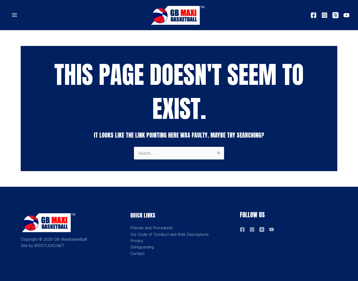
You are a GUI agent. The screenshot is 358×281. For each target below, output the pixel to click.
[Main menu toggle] (14, 15)
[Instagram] (324, 15)
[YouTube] (346, 15)
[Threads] (335, 15)
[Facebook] (314, 15)
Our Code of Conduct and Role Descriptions (169, 234)
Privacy (136, 240)
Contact (137, 253)
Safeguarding (142, 247)
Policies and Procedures (151, 227)
